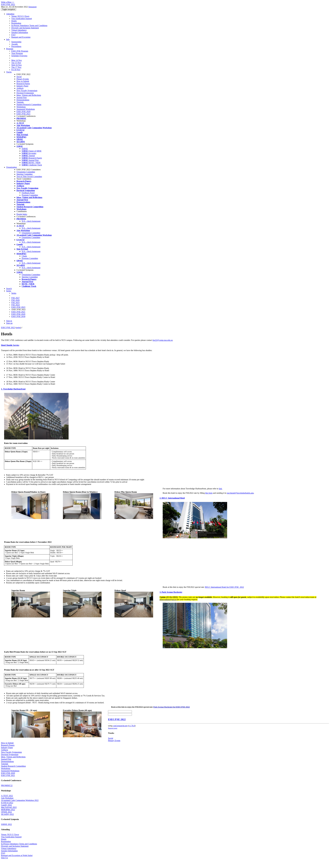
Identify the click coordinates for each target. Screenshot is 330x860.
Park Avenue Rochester (172, 592)
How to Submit (22, 81)
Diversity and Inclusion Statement (25, 28)
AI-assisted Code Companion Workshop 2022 (20, 800)
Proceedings (16, 46)
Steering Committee (24, 174)
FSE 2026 (15, 300)
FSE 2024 (15, 305)
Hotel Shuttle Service (10, 345)
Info (8, 39)
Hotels (14, 21)
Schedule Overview (19, 56)
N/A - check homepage (31, 221)
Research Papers (23, 83)
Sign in (9, 321)
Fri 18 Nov (15, 70)
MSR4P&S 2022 (8, 810)
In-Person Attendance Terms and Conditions (29, 25)
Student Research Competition (28, 104)
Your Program (17, 53)
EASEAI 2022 (7, 803)
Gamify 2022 (6, 805)
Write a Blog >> (7, 2)
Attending (10, 14)
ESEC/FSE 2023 (18, 307)
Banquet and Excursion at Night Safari (16, 855)
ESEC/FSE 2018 (18, 316)
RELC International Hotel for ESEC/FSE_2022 (224, 587)
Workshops (21, 107)
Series (13, 293)
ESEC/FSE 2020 (23, 111)
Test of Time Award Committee (29, 176)
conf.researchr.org (120, 726)
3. (161, 592)
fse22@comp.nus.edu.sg (163, 340)
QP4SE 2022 (6, 812)
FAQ (13, 35)
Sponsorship (16, 42)
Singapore (32, 7)
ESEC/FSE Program (19, 51)
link (220, 489)
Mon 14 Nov (16, 60)
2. (161, 498)
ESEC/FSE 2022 (8, 327)
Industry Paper (22, 86)
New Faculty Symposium (26, 90)
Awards (14, 44)
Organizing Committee (25, 172)
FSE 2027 (15, 298)
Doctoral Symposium (25, 93)
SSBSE (25, 149)
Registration (16, 23)
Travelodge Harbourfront (14, 389)
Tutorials (20, 102)
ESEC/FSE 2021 (23, 114)
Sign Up (4, 858)
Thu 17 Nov (16, 67)
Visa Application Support (21, 18)
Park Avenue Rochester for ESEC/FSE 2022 (171, 707)
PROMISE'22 (7, 785)
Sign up (9, 323)
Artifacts (19, 88)
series (18, 327)
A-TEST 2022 (7, 796)
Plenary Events (22, 79)
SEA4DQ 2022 (7, 814)
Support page (112, 728)
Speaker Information (19, 32)
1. (2, 389)
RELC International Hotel (173, 498)
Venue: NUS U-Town (20, 16)
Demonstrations (22, 100)
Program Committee (30, 195)
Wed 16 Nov (16, 65)
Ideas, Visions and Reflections (28, 95)
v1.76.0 (132, 726)
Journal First (21, 97)
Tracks (9, 72)
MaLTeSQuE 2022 (9, 807)
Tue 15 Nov (16, 63)
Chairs (24, 256)
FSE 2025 (15, 302)
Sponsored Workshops (25, 109)
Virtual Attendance (19, 30)
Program (9, 49)
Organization (11, 167)
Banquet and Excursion (20, 37)
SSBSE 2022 (6, 824)
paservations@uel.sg (168, 599)
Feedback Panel (28, 193)
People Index (21, 214)
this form (208, 493)
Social (19, 77)
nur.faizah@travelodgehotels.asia (240, 493)
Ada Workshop (7, 798)
